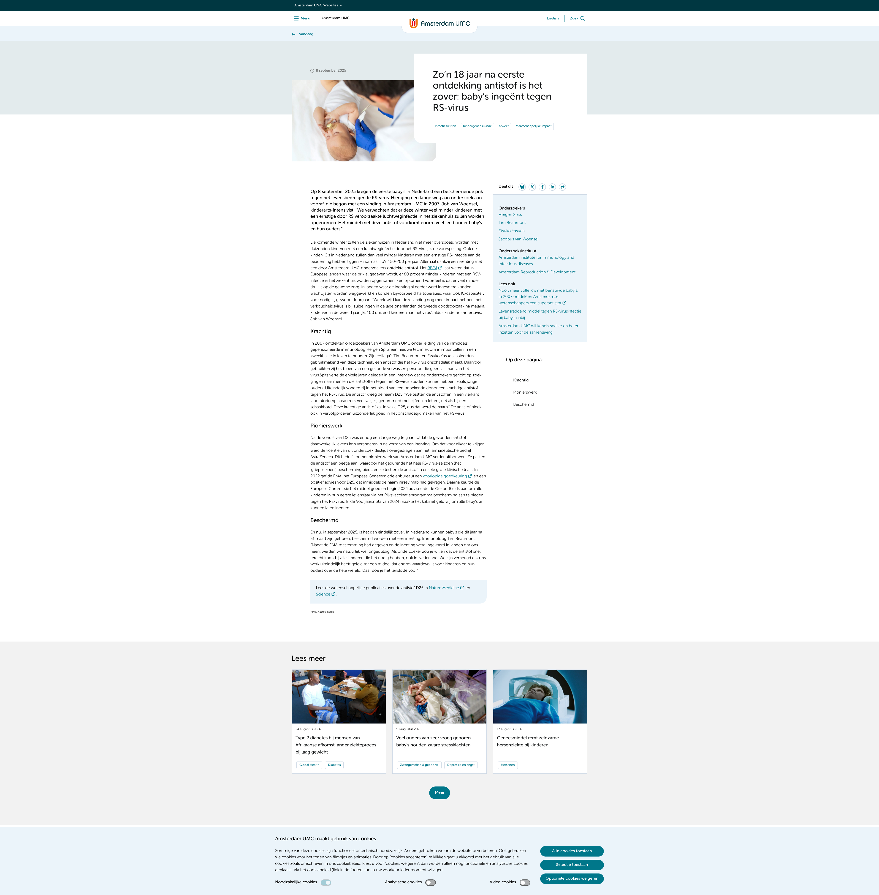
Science (323, 595)
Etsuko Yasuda (512, 231)
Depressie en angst (461, 765)
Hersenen (508, 765)
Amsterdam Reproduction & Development (537, 272)
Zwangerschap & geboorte (419, 765)
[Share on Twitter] (532, 187)
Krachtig (521, 380)
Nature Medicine (444, 588)
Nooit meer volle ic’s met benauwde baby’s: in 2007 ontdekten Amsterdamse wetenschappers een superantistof (538, 297)
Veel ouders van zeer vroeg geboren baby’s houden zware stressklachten (433, 742)
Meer (439, 793)
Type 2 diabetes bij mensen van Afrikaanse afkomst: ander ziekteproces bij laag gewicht (336, 745)
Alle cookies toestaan (572, 851)
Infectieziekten (445, 126)
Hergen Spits (510, 215)
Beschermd (523, 405)
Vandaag (306, 34)
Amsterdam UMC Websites (316, 5)
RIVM (432, 268)
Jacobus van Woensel (518, 239)
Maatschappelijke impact (533, 126)
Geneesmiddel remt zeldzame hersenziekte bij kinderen (528, 742)
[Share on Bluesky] (522, 187)
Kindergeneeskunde (477, 126)
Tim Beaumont (512, 223)
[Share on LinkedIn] (552, 187)
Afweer (504, 126)
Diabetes (334, 765)
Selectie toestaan (572, 865)
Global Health (309, 765)
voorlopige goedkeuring (445, 476)
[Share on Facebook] (542, 187)
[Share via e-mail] (562, 187)
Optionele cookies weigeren (572, 878)
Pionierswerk (525, 393)
